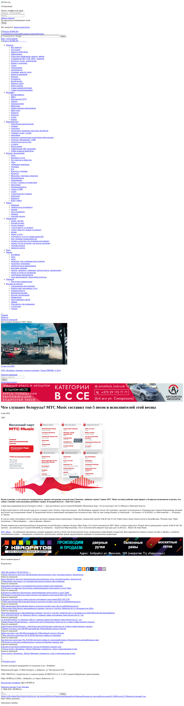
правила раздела (18, 248)
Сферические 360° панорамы (23, 149)
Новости (9, 45)
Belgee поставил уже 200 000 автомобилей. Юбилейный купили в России (32, 633)
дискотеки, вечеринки (20, 263)
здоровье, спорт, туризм (21, 133)
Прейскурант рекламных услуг (24, 288)
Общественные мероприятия (23, 108)
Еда (12, 169)
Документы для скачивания (23, 304)
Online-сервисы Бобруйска (22, 151)
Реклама (25, 687)
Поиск (63, 36)
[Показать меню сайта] (2, 313)
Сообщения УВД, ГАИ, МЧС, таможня (27, 59)
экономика (15, 135)
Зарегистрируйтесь (22, 27)
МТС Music (6, 532)
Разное (14, 119)
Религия (14, 77)
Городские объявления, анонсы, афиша (27, 56)
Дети (13, 162)
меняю (14, 232)
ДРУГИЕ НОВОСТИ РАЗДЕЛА (15, 572)
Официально (16, 54)
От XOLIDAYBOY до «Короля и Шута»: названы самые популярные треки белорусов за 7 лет (41, 620)
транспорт (15, 128)
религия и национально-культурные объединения (32, 137)
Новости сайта (17, 83)
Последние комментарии (21, 281)
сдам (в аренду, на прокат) (22, 227)
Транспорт (15, 196)
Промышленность (18, 187)
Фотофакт (10, 92)
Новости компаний (19, 74)
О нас (3, 34)
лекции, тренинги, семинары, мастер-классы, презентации (36, 270)
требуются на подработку (22, 207)
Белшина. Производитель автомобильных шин (79, 640)
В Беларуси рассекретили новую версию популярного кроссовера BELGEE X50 (35, 599)
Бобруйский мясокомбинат (103, 613)
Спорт (13, 65)
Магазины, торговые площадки (24, 176)
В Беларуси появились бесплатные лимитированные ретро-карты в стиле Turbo (35, 593)
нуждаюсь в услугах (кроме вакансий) (27, 236)
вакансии (15, 205)
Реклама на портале (29, 34)
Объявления (11, 218)
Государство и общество (21, 160)
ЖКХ (13, 97)
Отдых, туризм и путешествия (24, 182)
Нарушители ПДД (19, 99)
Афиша (9, 252)
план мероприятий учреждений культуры (28, 277)
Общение (10, 279)
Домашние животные (20, 164)
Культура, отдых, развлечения (23, 61)
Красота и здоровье (19, 171)
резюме (14, 209)
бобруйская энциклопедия (22, 124)
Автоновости (16, 70)
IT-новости (15, 79)
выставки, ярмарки (19, 268)
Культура (15, 115)
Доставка (15, 167)
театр (13, 259)
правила (14, 214)
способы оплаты (18, 216)
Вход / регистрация (9, 39)
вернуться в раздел (9, 382)
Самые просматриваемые (22, 90)
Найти (4, 380)
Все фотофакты (17, 95)
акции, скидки (17, 221)
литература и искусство (21, 142)
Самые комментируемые (21, 88)
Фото (8, 250)
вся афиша (15, 254)
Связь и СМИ (17, 189)
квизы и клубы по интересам (23, 272)
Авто (13, 155)
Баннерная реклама (19, 293)
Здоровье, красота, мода (21, 72)
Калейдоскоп (16, 81)
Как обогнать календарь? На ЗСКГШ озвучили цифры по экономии (30, 640)
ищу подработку (18, 212)
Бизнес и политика (19, 63)
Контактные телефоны (10, 683)
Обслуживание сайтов (20, 300)
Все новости (16, 47)
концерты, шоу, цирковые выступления (28, 261)
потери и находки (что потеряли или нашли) (30, 241)
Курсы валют (107, 696)
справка (14, 126)
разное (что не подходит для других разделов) (30, 243)
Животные (15, 106)
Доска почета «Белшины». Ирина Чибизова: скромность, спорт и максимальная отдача (38, 653)
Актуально (15, 50)
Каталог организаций (15, 153)
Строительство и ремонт (21, 194)
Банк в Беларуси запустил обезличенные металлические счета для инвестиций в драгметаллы (41, 579)
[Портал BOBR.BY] (10, 31)
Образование (16, 68)
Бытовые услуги (18, 158)
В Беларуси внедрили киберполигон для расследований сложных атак (31, 647)
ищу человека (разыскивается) (24, 239)
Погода (121, 696)
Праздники (16, 185)
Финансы (15, 198)
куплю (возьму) (17, 225)
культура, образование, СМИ (23, 140)
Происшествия (17, 104)
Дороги (14, 101)
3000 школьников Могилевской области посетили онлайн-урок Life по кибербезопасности (39, 606)
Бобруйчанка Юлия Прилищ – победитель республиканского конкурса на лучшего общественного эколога (47, 626)
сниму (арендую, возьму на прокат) (26, 230)
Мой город (15, 110)
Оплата (41, 34)
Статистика (16, 306)
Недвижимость (17, 178)
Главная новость (18, 291)
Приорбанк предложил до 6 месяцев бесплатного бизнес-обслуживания (31, 586)
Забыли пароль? (8, 18)
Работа (9, 203)
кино (13, 257)
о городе (14, 144)
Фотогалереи (16, 146)
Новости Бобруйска (19, 52)
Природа (15, 113)
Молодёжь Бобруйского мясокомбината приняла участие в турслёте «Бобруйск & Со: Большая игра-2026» (46, 613)
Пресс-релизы (17, 86)
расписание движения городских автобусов (29, 131)
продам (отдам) (17, 223)
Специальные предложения (23, 286)
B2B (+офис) (16, 200)
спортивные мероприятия (22, 275)
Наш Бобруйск (12, 122)
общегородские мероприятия (23, 266)
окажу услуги (17, 234)
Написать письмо (13, 34)
